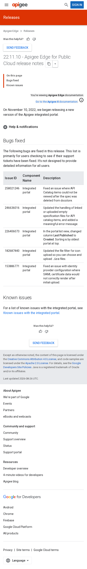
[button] (43, 126)
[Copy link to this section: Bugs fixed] (29, 141)
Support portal (12, 452)
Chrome (8, 513)
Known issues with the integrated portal (31, 313)
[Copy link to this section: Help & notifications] (42, 126)
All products (10, 533)
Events (7, 403)
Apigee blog (10, 481)
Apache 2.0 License (36, 363)
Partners (8, 410)
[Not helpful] (34, 39)
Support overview (14, 439)
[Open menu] (6, 5)
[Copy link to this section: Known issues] (36, 298)
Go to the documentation (56, 101)
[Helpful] (28, 39)
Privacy (8, 550)
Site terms (23, 550)
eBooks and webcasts (17, 416)
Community (10, 432)
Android (8, 507)
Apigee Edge (10, 30)
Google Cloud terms (46, 550)
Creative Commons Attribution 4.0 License (31, 359)
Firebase (8, 520)
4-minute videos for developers (23, 475)
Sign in (77, 4)
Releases (11, 17)
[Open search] (66, 4)
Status (7, 445)
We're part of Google (16, 397)
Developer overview (15, 468)
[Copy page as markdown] (49, 63)
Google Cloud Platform (17, 526)
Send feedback (17, 47)
